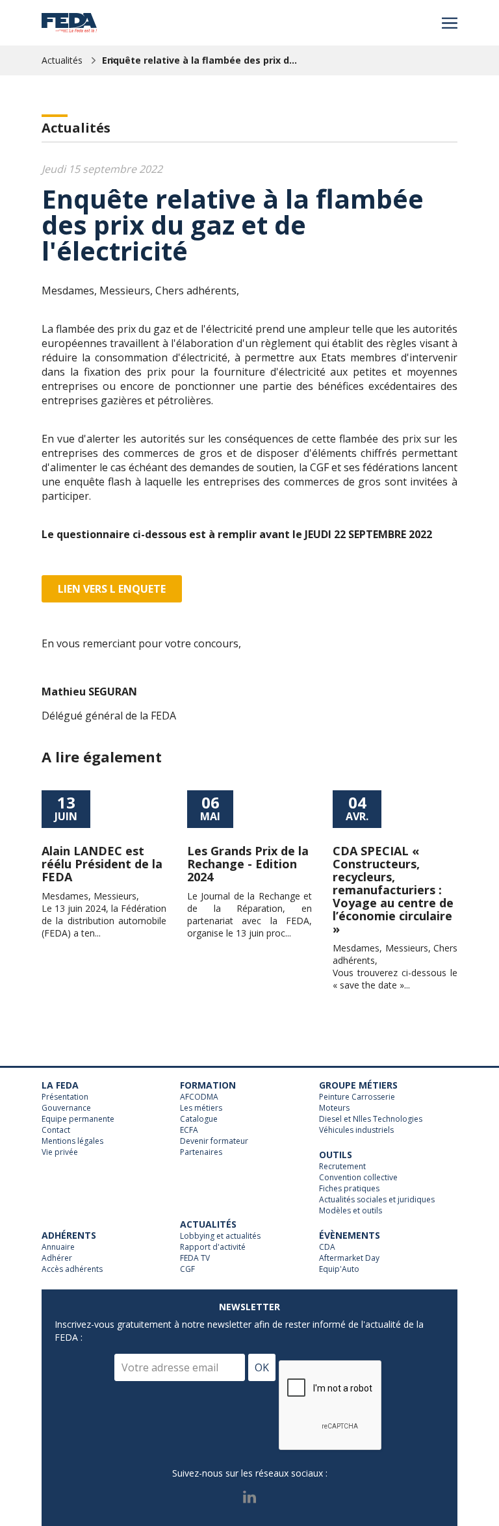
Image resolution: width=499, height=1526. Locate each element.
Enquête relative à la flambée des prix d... (199, 60)
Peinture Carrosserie (357, 1097)
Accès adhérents (72, 1269)
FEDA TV (195, 1258)
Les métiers (201, 1108)
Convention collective (358, 1178)
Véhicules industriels (356, 1130)
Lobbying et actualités (220, 1236)
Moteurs (334, 1108)
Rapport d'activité (213, 1247)
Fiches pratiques (349, 1189)
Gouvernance (66, 1108)
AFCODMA (199, 1097)
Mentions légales (72, 1141)
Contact (56, 1130)
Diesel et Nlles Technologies (370, 1119)
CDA (327, 1247)
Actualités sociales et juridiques (377, 1200)
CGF (187, 1269)
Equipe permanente (78, 1119)
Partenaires (201, 1152)
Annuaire (58, 1247)
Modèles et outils (350, 1211)
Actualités (62, 60)
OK (262, 1367)
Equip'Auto (339, 1269)
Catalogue (199, 1119)
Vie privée (60, 1152)
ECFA (189, 1130)
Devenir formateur (214, 1141)
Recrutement (342, 1166)
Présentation (65, 1097)
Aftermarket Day (349, 1258)
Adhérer (57, 1258)
